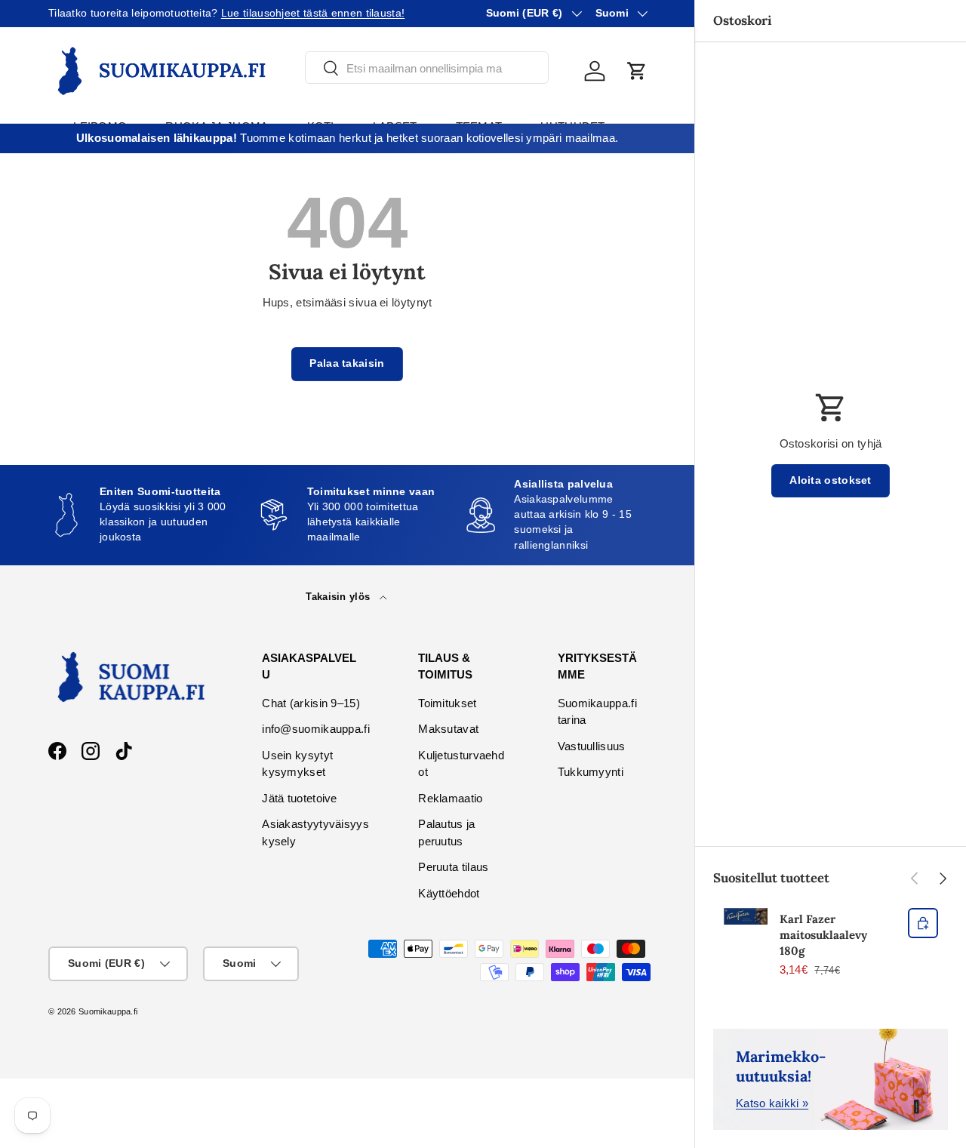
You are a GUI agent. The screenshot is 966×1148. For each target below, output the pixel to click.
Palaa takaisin (346, 363)
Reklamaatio (450, 798)
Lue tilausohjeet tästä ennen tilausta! (313, 13)
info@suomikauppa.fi (316, 728)
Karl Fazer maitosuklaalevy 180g (823, 935)
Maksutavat (448, 728)
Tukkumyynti (590, 771)
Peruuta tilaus (453, 866)
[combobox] (427, 68)
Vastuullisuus (592, 746)
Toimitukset (447, 703)
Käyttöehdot (448, 893)
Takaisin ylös (339, 596)
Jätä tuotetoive (299, 798)
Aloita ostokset (830, 480)
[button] (637, 71)
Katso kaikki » (772, 1103)
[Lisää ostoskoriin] (923, 923)
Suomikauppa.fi (107, 1011)
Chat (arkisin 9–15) (311, 703)
